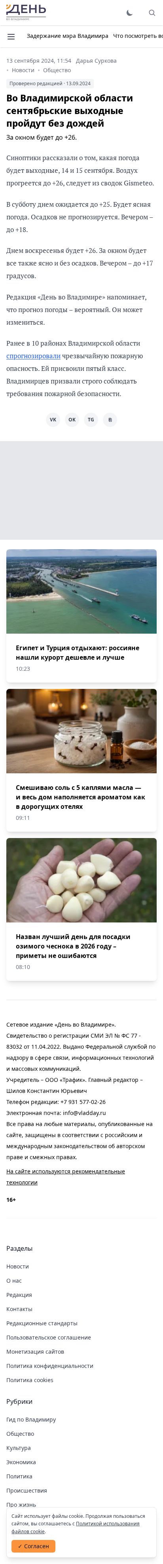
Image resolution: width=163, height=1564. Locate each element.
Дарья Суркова (96, 60)
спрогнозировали (33, 355)
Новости (23, 70)
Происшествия (26, 1490)
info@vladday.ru (84, 1113)
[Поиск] (152, 13)
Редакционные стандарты (42, 1323)
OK (72, 419)
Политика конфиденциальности (49, 1365)
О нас (14, 1280)
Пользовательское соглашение (48, 1337)
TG (91, 419)
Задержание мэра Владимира (67, 35)
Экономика (21, 1462)
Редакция (19, 1294)
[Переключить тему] (130, 13)
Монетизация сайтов (35, 1351)
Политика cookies (29, 1380)
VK (53, 419)
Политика (19, 1476)
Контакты (19, 1309)
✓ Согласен (33, 1546)
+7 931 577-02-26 (83, 1102)
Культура (18, 1448)
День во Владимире (26, 13)
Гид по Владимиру (31, 1419)
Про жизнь (21, 1504)
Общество (57, 70)
